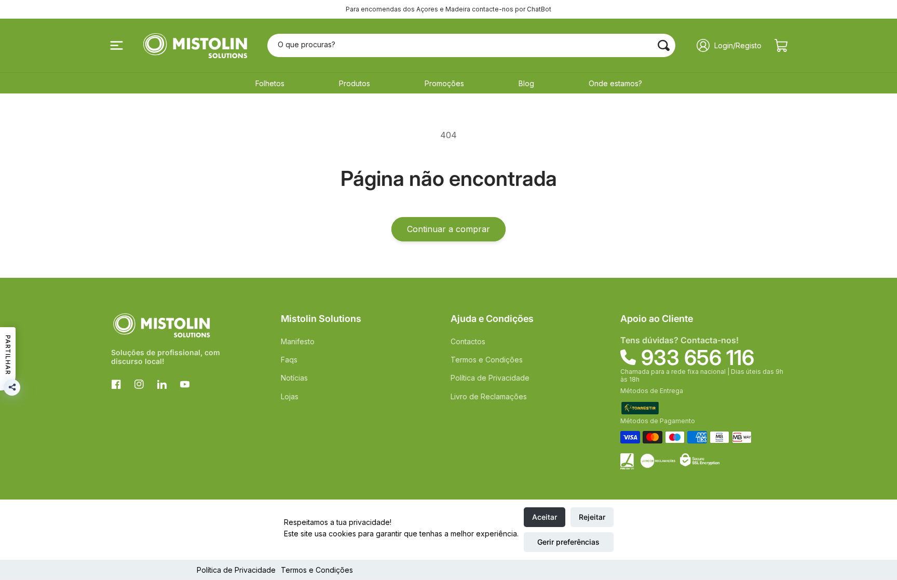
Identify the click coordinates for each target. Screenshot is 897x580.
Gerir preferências (568, 541)
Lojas (289, 396)
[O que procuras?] (664, 45)
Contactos (468, 341)
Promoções (444, 83)
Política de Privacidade (236, 569)
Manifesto (298, 341)
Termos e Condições (317, 569)
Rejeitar (592, 516)
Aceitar (544, 516)
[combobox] (471, 45)
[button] (116, 45)
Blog (526, 83)
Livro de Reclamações (489, 396)
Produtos (354, 83)
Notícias (294, 377)
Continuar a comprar (448, 229)
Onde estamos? (615, 83)
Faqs (289, 359)
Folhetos (269, 83)
